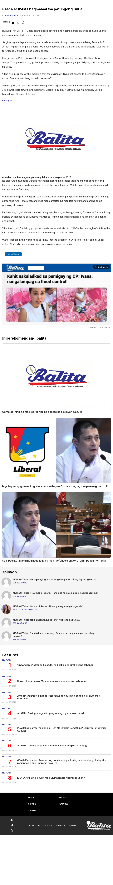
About (31, 825)
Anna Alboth (13, 254)
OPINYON (32, 810)
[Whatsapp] (23, 23)
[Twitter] (18, 23)
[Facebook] (13, 23)
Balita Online (11, 15)
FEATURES (63, 804)
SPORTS (62, 797)
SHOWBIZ (32, 804)
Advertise (60, 825)
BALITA (31, 797)
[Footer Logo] (99, 825)
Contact (72, 825)
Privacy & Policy (45, 825)
